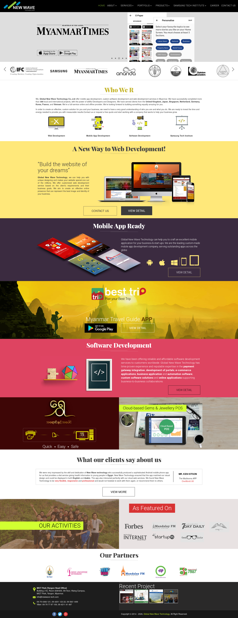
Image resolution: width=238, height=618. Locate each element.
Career (214, 5)
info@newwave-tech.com (48, 596)
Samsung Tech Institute (188, 5)
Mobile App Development (98, 135)
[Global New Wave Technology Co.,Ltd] (18, 6)
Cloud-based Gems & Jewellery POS (153, 408)
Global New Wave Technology (157, 614)
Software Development (139, 135)
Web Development (56, 135)
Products (161, 5)
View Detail (136, 211)
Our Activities (60, 525)
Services (125, 5)
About (110, 5)
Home (101, 5)
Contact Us (228, 5)
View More (119, 492)
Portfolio (143, 5)
